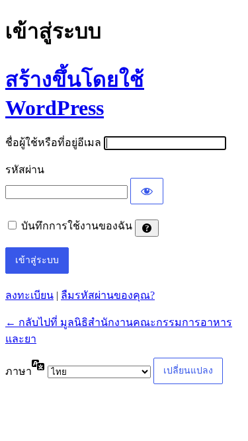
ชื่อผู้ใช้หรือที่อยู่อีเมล (53, 142)
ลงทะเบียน (29, 295)
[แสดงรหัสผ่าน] (146, 191)
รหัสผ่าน (24, 169)
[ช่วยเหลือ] (147, 228)
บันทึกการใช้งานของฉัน (76, 225)
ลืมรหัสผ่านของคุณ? (108, 295)
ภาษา (18, 371)
